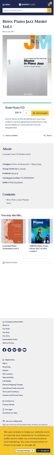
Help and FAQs (8, 377)
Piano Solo (36, 164)
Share (49, 135)
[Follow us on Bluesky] (15, 350)
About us (6, 325)
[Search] (49, 10)
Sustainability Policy (10, 339)
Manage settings (23, 450)
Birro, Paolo (20, 168)
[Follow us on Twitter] (10, 350)
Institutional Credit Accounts (13, 388)
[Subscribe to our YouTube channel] (25, 350)
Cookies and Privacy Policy (13, 395)
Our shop (6, 332)
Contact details (8, 404)
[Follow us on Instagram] (20, 350)
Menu (7, 4)
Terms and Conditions (11, 392)
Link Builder (7, 381)
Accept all (45, 450)
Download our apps (10, 413)
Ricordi (15, 173)
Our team (6, 329)
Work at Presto (8, 343)
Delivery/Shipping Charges (13, 385)
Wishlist (5, 370)
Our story (6, 336)
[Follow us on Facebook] (5, 350)
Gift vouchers (8, 374)
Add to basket (41, 113)
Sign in (5, 363)
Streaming (6, 367)
